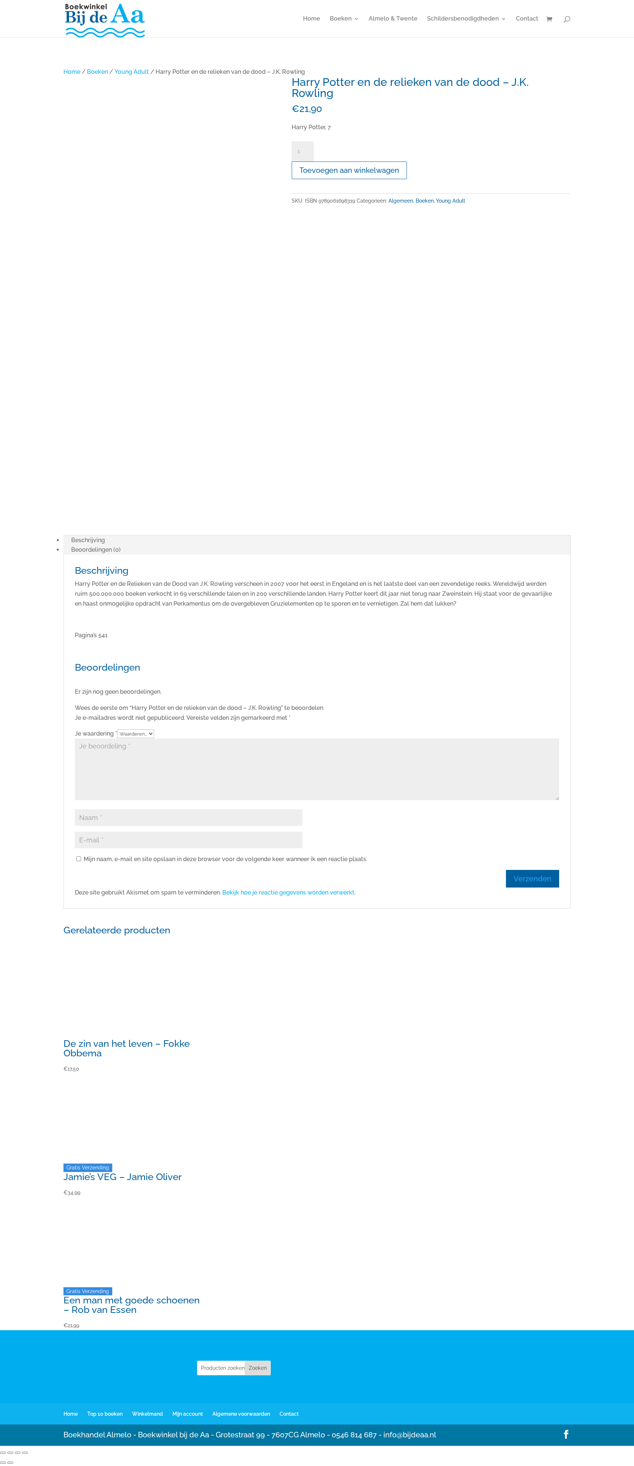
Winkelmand (147, 1414)
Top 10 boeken (105, 1414)
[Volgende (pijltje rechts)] (10, 1463)
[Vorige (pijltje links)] (3, 1463)
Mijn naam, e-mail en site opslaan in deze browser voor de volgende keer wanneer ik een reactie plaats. (225, 859)
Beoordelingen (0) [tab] (96, 549)
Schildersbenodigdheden (463, 19)
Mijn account (187, 1414)
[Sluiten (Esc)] (25, 1453)
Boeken (341, 19)
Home (311, 19)
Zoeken (258, 1368)
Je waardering (96, 733)
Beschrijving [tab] (88, 540)
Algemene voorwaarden (241, 1414)
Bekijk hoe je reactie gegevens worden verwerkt (288, 892)
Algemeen (401, 201)
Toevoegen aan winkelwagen (349, 170)
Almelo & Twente (393, 19)
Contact (527, 19)
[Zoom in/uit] (3, 1453)
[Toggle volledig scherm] (10, 1453)
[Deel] (18, 1453)
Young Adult (131, 71)
